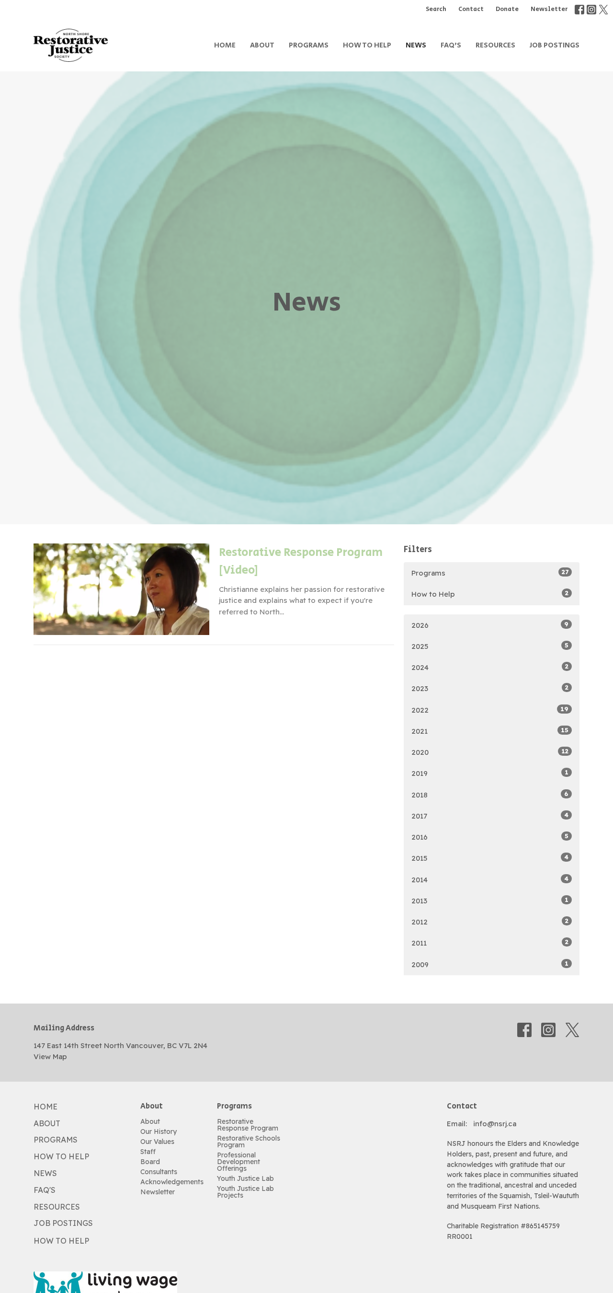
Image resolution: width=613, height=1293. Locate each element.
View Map (50, 1056)
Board (150, 1161)
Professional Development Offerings (238, 1162)
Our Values (157, 1141)
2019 (489, 773)
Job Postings (554, 45)
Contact (471, 9)
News (416, 45)
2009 (489, 964)
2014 (489, 879)
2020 (489, 752)
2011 (489, 942)
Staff (148, 1151)
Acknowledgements (172, 1182)
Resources (495, 45)
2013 (489, 900)
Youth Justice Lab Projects (245, 1192)
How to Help (367, 45)
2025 (489, 646)
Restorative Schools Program (248, 1141)
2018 (489, 794)
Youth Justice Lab (245, 1178)
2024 (489, 667)
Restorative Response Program (247, 1124)
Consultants (158, 1171)
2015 (489, 858)
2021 (489, 731)
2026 (489, 625)
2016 (489, 837)
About (262, 45)
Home (225, 45)
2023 (489, 688)
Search (436, 9)
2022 (489, 710)
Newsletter (549, 9)
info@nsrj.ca (494, 1123)
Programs (309, 45)
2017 (489, 815)
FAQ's (451, 45)
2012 (489, 921)
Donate (507, 9)
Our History (158, 1131)
